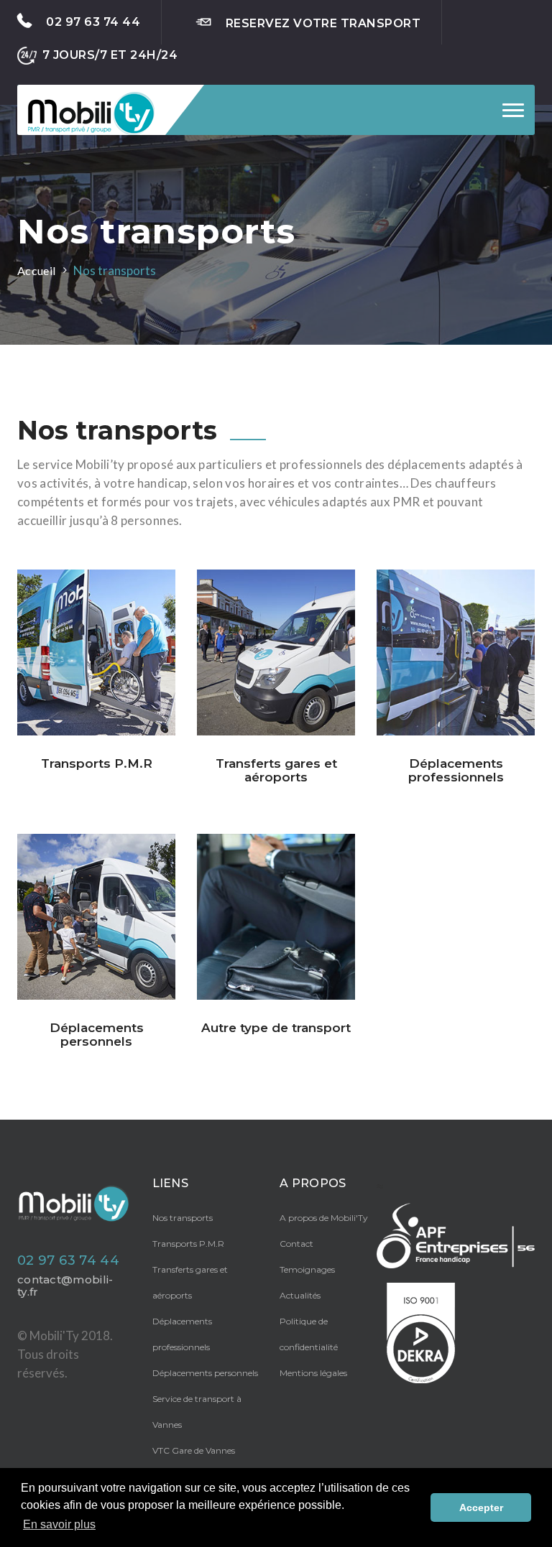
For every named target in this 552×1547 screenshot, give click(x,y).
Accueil (36, 270)
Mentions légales (313, 1372)
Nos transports (182, 1217)
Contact (296, 1243)
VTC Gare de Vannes (193, 1450)
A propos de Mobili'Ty (324, 1217)
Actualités (300, 1295)
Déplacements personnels (205, 1372)
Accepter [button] (481, 1507)
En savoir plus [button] (59, 1524)
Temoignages (307, 1269)
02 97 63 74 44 (93, 22)
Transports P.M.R (188, 1243)
